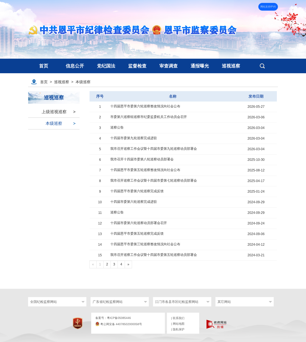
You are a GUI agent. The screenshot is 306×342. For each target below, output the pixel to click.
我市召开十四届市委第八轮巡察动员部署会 (142, 159)
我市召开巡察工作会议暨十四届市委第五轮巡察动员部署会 (153, 254)
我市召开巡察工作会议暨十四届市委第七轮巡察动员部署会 (153, 180)
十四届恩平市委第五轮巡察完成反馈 (137, 233)
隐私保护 (178, 329)
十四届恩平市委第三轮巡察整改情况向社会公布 (145, 244)
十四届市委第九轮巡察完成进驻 (133, 138)
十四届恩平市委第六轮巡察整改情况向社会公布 (145, 106)
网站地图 (178, 323)
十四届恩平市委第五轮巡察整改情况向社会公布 (145, 170)
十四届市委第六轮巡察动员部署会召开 (138, 223)
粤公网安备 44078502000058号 (121, 324)
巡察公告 (117, 127)
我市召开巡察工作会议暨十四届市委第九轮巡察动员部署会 (153, 148)
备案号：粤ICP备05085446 (113, 318)
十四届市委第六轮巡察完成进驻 (133, 201)
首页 (44, 82)
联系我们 (178, 318)
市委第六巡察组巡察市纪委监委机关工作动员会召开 (148, 117)
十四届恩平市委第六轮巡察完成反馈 (137, 191)
